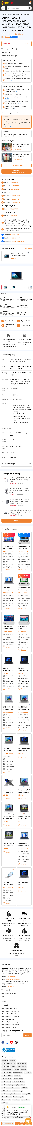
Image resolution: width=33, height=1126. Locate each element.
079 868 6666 (15, 189)
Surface (16, 1069)
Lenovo (13, 1066)
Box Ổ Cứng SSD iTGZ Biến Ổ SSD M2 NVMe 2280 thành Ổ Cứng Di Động (20, 479)
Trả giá (26, 43)
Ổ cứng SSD (26, 1094)
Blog (2, 996)
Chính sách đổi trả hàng (8, 1027)
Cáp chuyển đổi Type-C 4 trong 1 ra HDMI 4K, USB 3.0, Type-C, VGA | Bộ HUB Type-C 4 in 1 (20, 512)
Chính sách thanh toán (8, 1019)
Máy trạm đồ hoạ (7, 1069)
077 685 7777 (14, 209)
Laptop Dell (5, 1066)
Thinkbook (28, 1072)
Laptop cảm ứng (17, 1091)
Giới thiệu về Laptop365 (8, 993)
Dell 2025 (24, 1088)
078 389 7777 (15, 199)
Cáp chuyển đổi (18, 1072)
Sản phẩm (12, 14)
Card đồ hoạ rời (6, 1097)
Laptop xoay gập (7, 1075)
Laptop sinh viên (20, 1085)
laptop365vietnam (18, 241)
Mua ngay (16, 171)
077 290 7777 (16, 202)
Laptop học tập (21, 1063)
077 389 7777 (15, 196)
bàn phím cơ (16, 1100)
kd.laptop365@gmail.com (13, 979)
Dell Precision (16, 1088)
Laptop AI (17, 1075)
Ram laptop (17, 1094)
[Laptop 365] (7, 3)
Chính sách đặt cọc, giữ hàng (10, 1011)
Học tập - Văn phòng (23, 14)
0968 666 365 (15, 186)
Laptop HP (13, 1060)
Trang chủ (4, 14)
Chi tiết (10, 80)
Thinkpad (5, 1060)
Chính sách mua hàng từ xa (9, 1014)
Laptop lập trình (7, 1072)
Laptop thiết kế (21, 1066)
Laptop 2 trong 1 (7, 1094)
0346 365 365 (14, 215)
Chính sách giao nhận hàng (9, 1022)
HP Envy (4, 1103)
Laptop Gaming (18, 1078)
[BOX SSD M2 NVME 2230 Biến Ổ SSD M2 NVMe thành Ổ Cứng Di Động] (6, 494)
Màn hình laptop (7, 1078)
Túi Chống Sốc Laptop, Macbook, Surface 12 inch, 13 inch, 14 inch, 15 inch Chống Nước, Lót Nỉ (20, 501)
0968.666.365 (19, 1112)
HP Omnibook (6, 1091)
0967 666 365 (15, 182)
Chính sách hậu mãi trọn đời (9, 1008)
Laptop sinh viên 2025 (8, 1063)
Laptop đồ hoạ (6, 1082)
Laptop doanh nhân (18, 1082)
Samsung (23, 1069)
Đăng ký (27, 1035)
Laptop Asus (25, 1100)
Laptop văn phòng (7, 1085)
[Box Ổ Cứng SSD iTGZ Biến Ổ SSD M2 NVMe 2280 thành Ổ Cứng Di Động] (6, 482)
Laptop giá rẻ (6, 1088)
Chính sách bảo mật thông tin (10, 1016)
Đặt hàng (16, 520)
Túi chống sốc (6, 1100)
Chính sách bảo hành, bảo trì (10, 1024)
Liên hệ (3, 1001)
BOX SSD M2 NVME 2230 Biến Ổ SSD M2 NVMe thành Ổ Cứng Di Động (19, 490)
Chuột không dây (18, 1097)
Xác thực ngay (18, 149)
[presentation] (30, 287)
